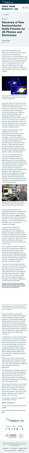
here (4, 407)
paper (17, 215)
